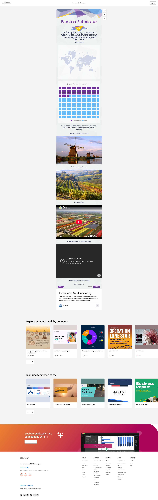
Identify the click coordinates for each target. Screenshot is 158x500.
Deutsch (25, 488)
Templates (96, 484)
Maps (83, 467)
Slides (83, 474)
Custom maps (97, 480)
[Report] (104, 18)
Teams (107, 474)
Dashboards (84, 465)
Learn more (30, 442)
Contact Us (23, 485)
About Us (132, 460)
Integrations (96, 482)
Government (108, 467)
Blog (131, 465)
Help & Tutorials (121, 460)
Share (61, 286)
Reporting (108, 465)
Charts (83, 470)
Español (35, 488)
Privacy (27, 467)
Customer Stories (121, 463)
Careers (131, 463)
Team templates (97, 475)
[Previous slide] (28, 361)
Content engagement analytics (96, 471)
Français (39, 488)
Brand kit (96, 465)
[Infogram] (6, 3)
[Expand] (104, 10)
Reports (83, 463)
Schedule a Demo (122, 472)
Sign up (153, 3)
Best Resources (121, 470)
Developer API (121, 474)
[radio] (70, 84)
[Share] (104, 14)
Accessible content (98, 467)
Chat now (30, 485)
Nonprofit (108, 470)
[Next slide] (32, 361)
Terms (21, 467)
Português (30, 488)
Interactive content (98, 460)
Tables (83, 472)
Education (108, 472)
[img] (79, 92)
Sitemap (119, 479)
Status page (120, 476)
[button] (76, 120)
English (21, 488)
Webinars (120, 467)
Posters (83, 476)
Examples (120, 465)
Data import (96, 477)
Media (107, 460)
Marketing (108, 463)
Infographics (84, 460)
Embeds (95, 463)
